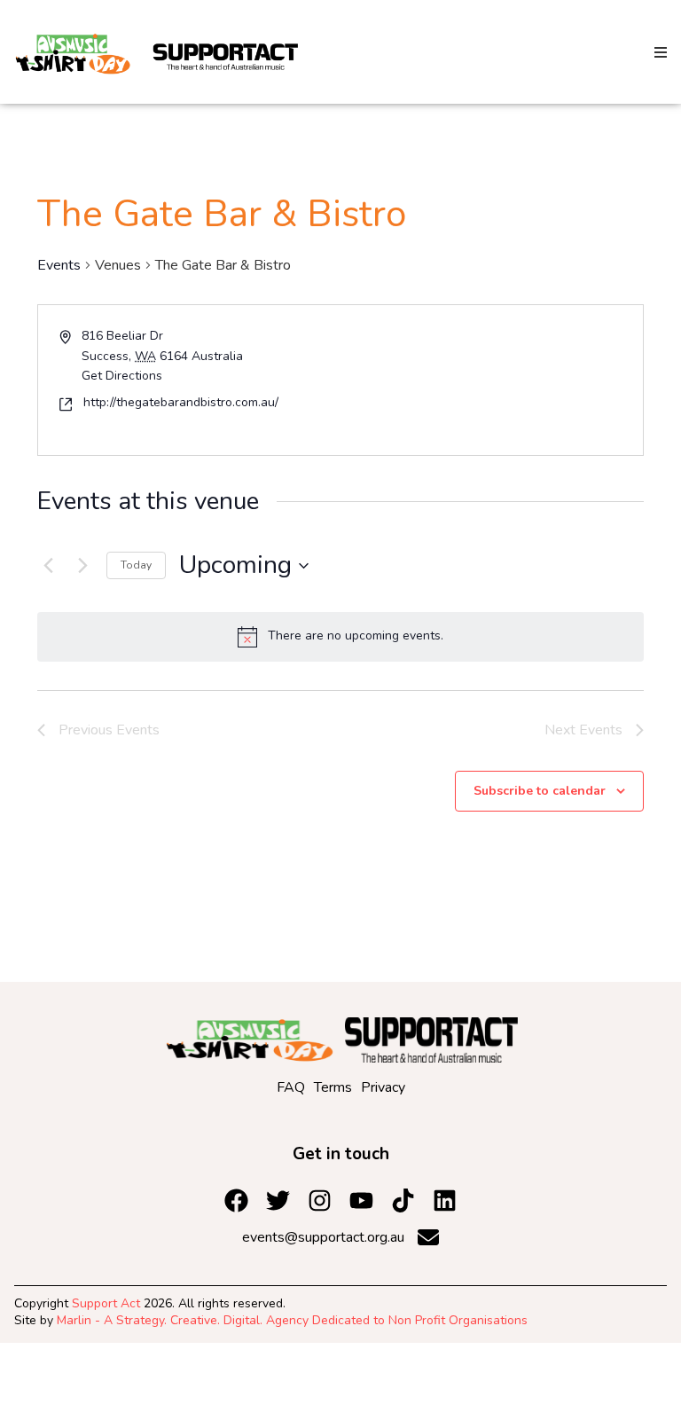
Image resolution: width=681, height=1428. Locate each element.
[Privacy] (383, 1087)
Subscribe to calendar (540, 790)
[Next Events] (82, 566)
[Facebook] (236, 1200)
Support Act (106, 1303)
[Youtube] (361, 1200)
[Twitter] (278, 1200)
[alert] (340, 637)
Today (136, 565)
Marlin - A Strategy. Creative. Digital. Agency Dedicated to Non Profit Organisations (292, 1320)
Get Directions (122, 375)
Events (59, 265)
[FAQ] (291, 1087)
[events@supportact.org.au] (340, 1237)
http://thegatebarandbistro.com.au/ (180, 402)
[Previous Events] (48, 566)
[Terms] (333, 1087)
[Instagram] (320, 1200)
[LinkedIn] (403, 1200)
